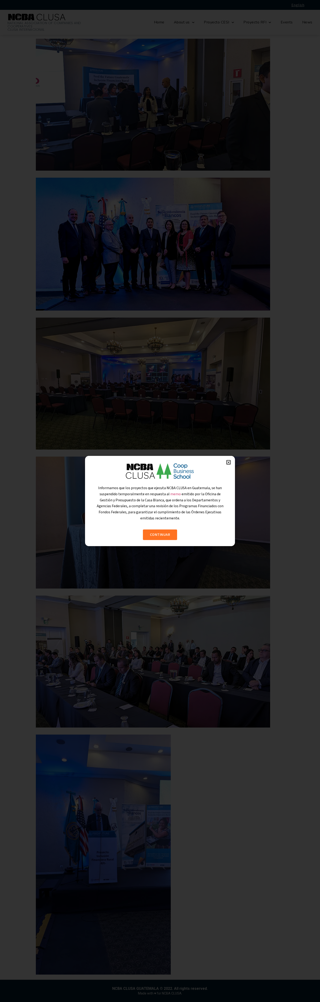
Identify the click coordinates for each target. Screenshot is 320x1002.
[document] (160, 501)
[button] (228, 462)
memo (176, 494)
